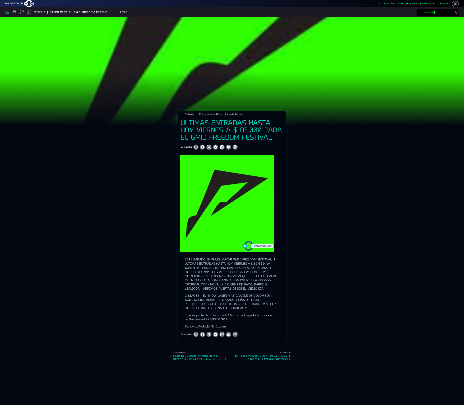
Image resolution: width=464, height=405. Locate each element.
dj (379, 4)
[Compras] (14, 12)
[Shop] (22, 12)
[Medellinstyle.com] (19, 3)
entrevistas (428, 4)
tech (400, 4)
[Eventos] (7, 12)
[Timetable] (29, 12)
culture (389, 4)
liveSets (444, 4)
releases (411, 4)
